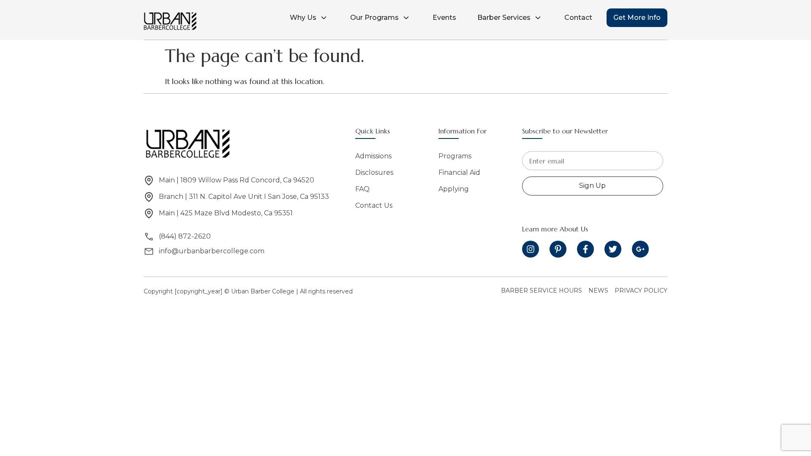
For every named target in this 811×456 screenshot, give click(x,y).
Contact (578, 18)
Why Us (303, 18)
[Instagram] (530, 249)
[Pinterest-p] (558, 249)
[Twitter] (612, 249)
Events (444, 18)
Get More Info (637, 18)
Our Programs (374, 18)
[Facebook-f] (585, 249)
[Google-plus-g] (640, 249)
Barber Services (504, 18)
